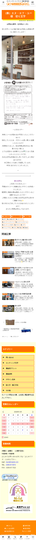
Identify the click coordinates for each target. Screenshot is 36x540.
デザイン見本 (10, 379)
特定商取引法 (10, 531)
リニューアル (7, 227)
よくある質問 (10, 528)
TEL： (9, 465)
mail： (10, 462)
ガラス (17, 225)
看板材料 (9, 374)
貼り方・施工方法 (12, 385)
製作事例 (27, 528)
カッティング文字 (17, 216)
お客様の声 (7, 216)
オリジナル (20, 219)
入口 (15, 227)
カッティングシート (9, 222)
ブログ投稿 (28, 216)
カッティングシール (22, 222)
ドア (23, 225)
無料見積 (27, 525)
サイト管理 (27, 531)
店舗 (20, 227)
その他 (8, 390)
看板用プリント (11, 368)
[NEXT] (32, 411)
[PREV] (3, 411)
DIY (5, 219)
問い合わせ (10, 357)
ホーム (10, 525)
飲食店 (26, 227)
